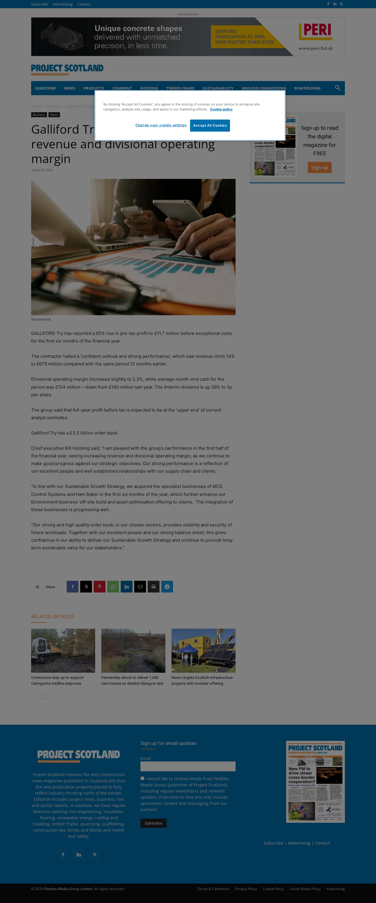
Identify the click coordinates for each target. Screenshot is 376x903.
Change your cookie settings (161, 125)
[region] (190, 115)
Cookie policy (221, 109)
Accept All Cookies (210, 125)
